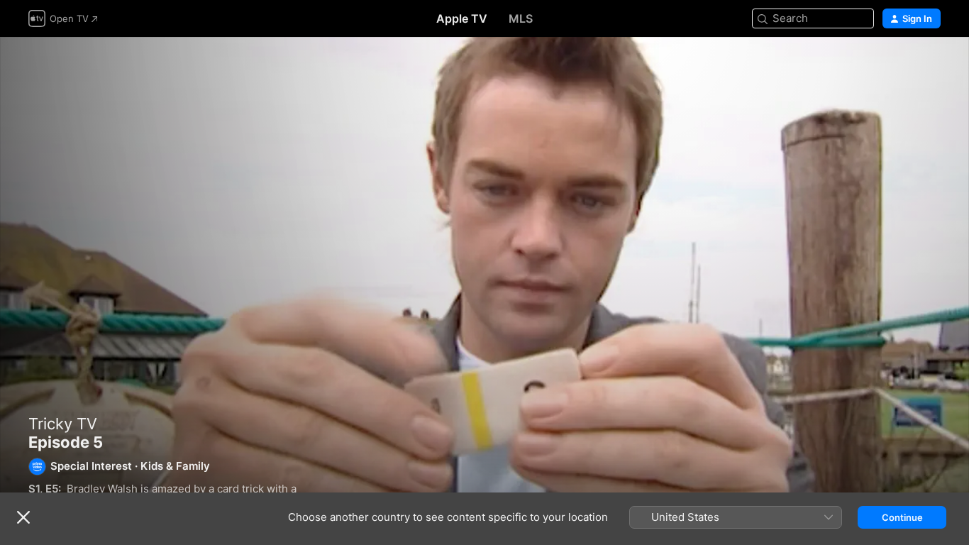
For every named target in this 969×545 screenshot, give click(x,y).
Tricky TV (62, 423)
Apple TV (461, 18)
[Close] (23, 517)
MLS (521, 18)
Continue (902, 517)
